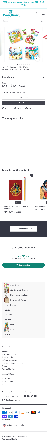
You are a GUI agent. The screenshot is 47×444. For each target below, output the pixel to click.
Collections (12, 67)
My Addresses (7, 381)
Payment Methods (9, 354)
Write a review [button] (23, 265)
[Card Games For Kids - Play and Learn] (17, 142)
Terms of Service (8, 369)
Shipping (5, 92)
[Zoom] (37, 58)
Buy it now (23, 103)
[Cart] (37, 13)
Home (4, 67)
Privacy (5, 366)
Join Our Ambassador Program (13, 363)
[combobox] (23, 21)
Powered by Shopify (9, 439)
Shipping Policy (7, 357)
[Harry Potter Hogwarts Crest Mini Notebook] (17, 195)
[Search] (42, 21)
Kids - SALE (23, 67)
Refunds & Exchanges (10, 360)
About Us (5, 351)
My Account (6, 378)
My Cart (5, 384)
